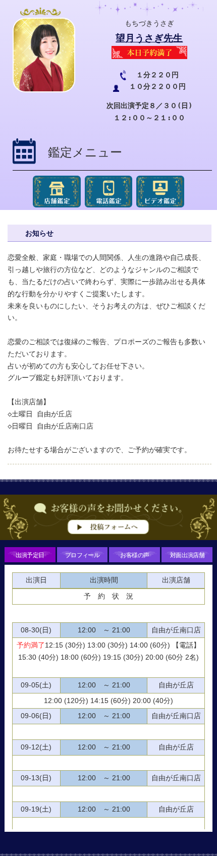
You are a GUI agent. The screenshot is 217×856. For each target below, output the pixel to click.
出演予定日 (30, 555)
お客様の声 (134, 555)
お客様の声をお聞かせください (108, 520)
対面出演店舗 (187, 555)
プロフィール (82, 555)
